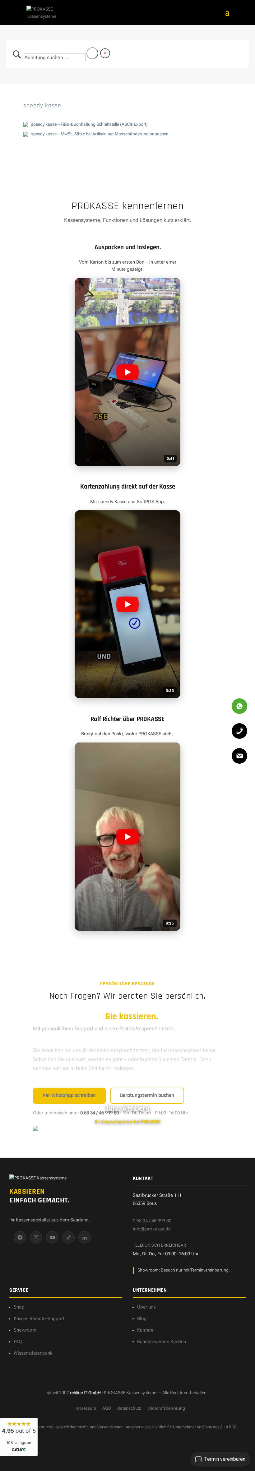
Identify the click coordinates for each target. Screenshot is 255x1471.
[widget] (19, 1437)
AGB (106, 1408)
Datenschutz (129, 1408)
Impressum (85, 1408)
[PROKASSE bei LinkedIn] (84, 1237)
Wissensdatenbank (33, 1353)
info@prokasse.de (152, 1229)
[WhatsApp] (239, 706)
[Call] (239, 731)
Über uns (146, 1307)
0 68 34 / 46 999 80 (152, 1221)
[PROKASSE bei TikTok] (68, 1237)
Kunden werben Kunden (161, 1341)
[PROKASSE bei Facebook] (20, 1237)
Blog (142, 1318)
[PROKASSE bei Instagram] (36, 1237)
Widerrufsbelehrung (166, 1408)
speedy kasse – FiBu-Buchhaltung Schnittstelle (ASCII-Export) (89, 124)
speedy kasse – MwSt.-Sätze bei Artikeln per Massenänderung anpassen (100, 133)
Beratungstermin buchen (147, 1095)
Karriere (145, 1330)
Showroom (25, 1330)
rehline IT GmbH (85, 1392)
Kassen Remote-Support (39, 1318)
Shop (19, 1307)
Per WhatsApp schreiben (69, 1095)
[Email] (239, 756)
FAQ (18, 1341)
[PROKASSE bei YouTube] (52, 1237)
